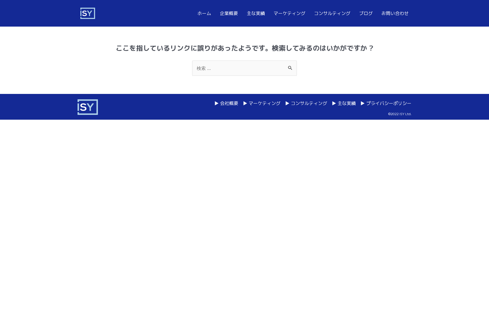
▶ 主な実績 (344, 103)
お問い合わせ (395, 13)
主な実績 (256, 13)
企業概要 (229, 13)
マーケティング (289, 13)
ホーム (204, 13)
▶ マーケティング (261, 103)
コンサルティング (332, 13)
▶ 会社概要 (226, 103)
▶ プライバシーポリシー (385, 103)
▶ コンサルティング (306, 103)
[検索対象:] (244, 68)
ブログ (366, 13)
